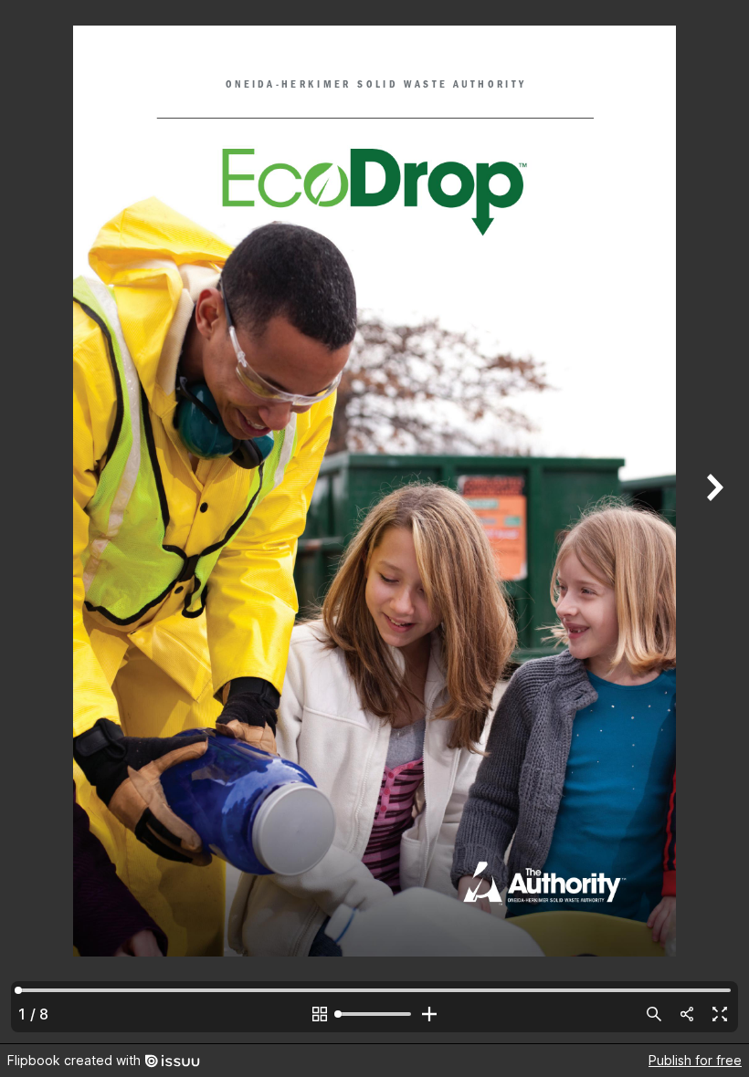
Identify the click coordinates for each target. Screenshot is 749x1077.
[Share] (687, 1014)
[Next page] (712, 521)
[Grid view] (319, 1014)
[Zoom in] (429, 1014)
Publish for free (695, 1060)
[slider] (374, 1014)
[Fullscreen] (719, 1014)
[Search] (654, 1014)
